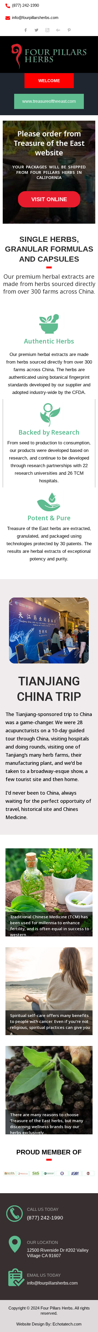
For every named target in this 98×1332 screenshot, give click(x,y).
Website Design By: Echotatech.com (49, 1324)
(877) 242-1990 (25, 5)
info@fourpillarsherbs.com (35, 17)
